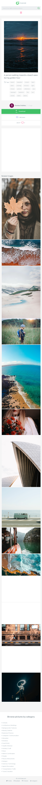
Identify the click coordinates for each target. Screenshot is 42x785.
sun (33, 92)
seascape (13, 92)
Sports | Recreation (8, 766)
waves (25, 95)
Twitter (10, 781)
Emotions (5, 740)
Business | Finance (7, 733)
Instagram (34, 781)
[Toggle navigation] (21, 12)
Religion (4, 761)
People (4, 756)
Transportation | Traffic (9, 769)
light (33, 85)
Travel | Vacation (7, 771)
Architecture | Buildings (9, 725)
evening (19, 85)
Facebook (17, 781)
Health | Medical (7, 746)
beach (12, 82)
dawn (12, 85)
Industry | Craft (6, 748)
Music (4, 751)
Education (5, 738)
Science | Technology (9, 764)
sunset (12, 95)
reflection (27, 89)
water (18, 95)
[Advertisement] (21, 150)
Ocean (12, 89)
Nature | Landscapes (8, 753)
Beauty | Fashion (7, 730)
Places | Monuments (8, 758)
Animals (4, 723)
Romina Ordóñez (20, 105)
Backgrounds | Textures (9, 728)
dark (33, 82)
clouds (27, 82)
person (19, 89)
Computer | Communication (10, 735)
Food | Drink (5, 743)
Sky (28, 92)
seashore (21, 92)
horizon (26, 85)
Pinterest (25, 781)
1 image (29, 105)
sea (34, 89)
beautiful (19, 82)
